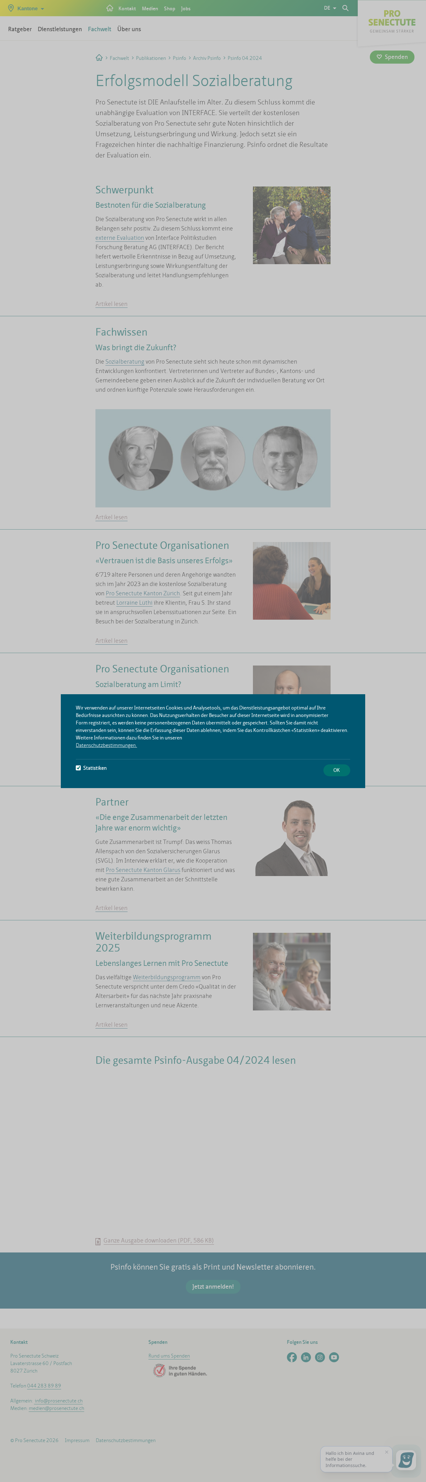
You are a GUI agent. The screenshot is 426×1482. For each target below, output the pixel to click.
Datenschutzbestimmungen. (106, 745)
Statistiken (95, 768)
